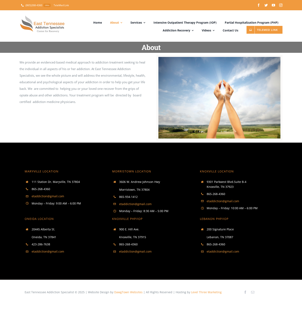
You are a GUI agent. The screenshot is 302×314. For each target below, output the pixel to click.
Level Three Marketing (206, 292)
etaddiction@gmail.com (48, 196)
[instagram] (280, 5)
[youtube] (273, 5)
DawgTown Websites (128, 292)
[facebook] (258, 5)
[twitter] (266, 5)
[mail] (252, 292)
